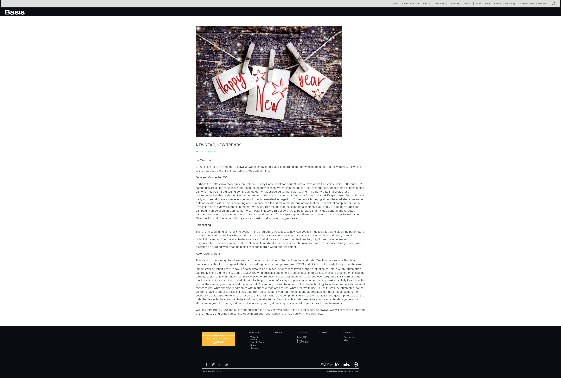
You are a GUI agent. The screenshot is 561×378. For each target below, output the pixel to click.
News (253, 345)
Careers (254, 348)
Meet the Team (257, 342)
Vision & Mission (254, 338)
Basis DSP (302, 337)
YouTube (226, 363)
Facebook (206, 363)
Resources (348, 332)
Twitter (213, 363)
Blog (346, 340)
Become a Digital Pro (206, 151)
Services (277, 332)
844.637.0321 (217, 371)
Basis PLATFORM (302, 341)
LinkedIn (220, 363)
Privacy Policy (353, 371)
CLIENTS (323, 332)
